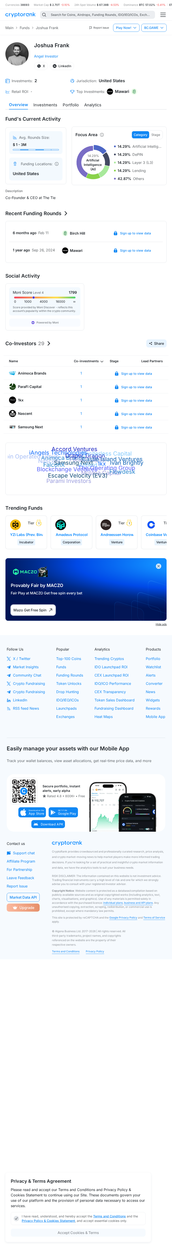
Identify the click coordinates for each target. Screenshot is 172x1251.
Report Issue (17, 886)
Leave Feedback (20, 878)
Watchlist (153, 667)
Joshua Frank (47, 28)
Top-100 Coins (68, 658)
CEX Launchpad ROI (112, 675)
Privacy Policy (95, 951)
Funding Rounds (69, 675)
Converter (154, 683)
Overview (18, 104)
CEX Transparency (110, 692)
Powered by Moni (48, 322)
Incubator (26, 542)
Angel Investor (46, 56)
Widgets (153, 700)
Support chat (24, 853)
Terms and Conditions (66, 951)
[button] (32, 812)
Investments (45, 105)
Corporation (71, 542)
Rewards (153, 708)
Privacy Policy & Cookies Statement (48, 1221)
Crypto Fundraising (29, 683)
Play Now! (123, 28)
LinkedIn (20, 700)
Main (9, 28)
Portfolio (71, 105)
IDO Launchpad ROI (111, 667)
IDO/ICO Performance (113, 683)
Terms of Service (154, 917)
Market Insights (26, 667)
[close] (158, 566)
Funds (25, 28)
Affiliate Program (21, 861)
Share (159, 343)
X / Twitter (21, 658)
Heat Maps (104, 716)
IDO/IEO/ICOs (67, 700)
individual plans (113, 902)
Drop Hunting (67, 692)
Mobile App (155, 716)
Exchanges (65, 716)
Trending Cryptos (109, 658)
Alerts (150, 675)
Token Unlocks (68, 683)
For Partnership (19, 869)
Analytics (92, 105)
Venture (117, 542)
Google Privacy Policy (123, 917)
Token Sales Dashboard (115, 700)
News (150, 692)
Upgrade (26, 907)
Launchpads (66, 708)
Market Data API (23, 897)
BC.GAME (151, 28)
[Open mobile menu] (163, 14)
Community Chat (27, 675)
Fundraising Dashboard (114, 708)
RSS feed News (26, 708)
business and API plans (138, 902)
